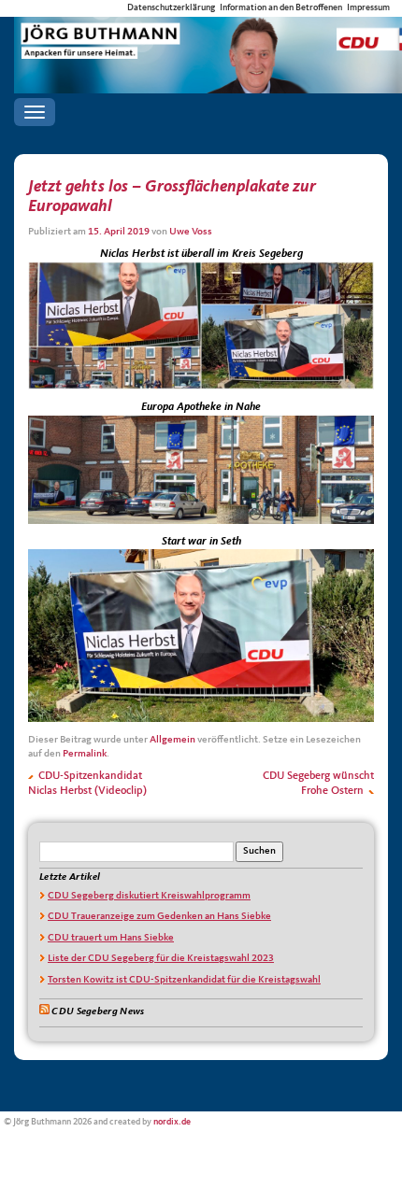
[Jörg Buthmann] (208, 34)
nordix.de (172, 1122)
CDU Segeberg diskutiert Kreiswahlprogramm (149, 896)
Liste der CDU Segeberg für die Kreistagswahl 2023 (161, 959)
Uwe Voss (190, 232)
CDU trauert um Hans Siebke (111, 938)
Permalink (85, 754)
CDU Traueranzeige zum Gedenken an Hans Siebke (159, 917)
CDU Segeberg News (97, 1012)
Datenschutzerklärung (171, 8)
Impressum (368, 8)
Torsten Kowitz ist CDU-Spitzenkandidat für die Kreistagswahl (184, 980)
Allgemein (172, 740)
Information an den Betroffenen (281, 8)
